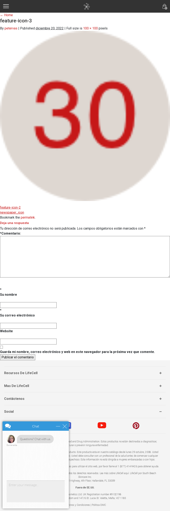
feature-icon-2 (10, 207)
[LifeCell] (87, 6)
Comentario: (10, 233)
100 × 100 (90, 28)
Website (6, 331)
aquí (126, 473)
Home (6, 15)
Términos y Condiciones (77, 505)
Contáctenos (14, 399)
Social (9, 412)
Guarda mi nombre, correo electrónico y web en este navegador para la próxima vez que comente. (77, 352)
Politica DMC (99, 505)
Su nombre (8, 295)
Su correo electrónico (17, 315)
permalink (28, 217)
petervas (11, 28)
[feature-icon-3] (85, 116)
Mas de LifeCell (16, 386)
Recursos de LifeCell (21, 373)
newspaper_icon (12, 212)
